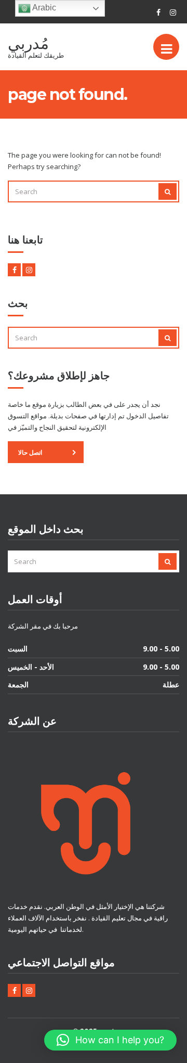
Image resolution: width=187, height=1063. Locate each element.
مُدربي (28, 43)
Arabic (43, 7)
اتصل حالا (30, 452)
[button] (110, 1040)
